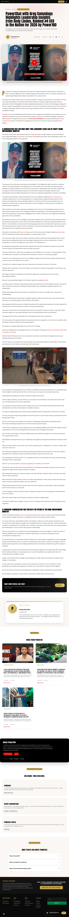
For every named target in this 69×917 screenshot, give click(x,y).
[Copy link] (62, 37)
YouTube (22, 758)
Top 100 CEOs (5, 901)
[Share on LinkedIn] (50, 37)
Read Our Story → (9, 792)
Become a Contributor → (11, 811)
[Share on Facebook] (56, 37)
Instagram (16, 758)
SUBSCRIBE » (57, 903)
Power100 (8, 9)
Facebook (38, 905)
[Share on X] (53, 37)
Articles (14, 9)
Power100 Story (17, 901)
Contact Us (16, 905)
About (16, 754)
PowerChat (27, 901)
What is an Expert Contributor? (18, 862)
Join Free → (7, 829)
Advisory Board (17, 903)
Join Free (61, 1)
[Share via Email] (59, 37)
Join (64, 912)
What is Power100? (14, 856)
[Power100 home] (3, 914)
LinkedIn (11, 758)
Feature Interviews (29, 903)
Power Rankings (8, 754)
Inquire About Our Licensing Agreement (51, 887)
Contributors (27, 905)
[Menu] (66, 1)
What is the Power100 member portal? (20, 868)
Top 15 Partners (5, 903)
